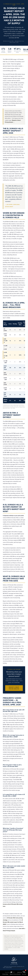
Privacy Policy (5, 974)
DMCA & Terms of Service (15, 974)
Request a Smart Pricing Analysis (14, 688)
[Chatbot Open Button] (24, 972)
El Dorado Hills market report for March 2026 (13, 922)
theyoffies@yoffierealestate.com (18, 967)
